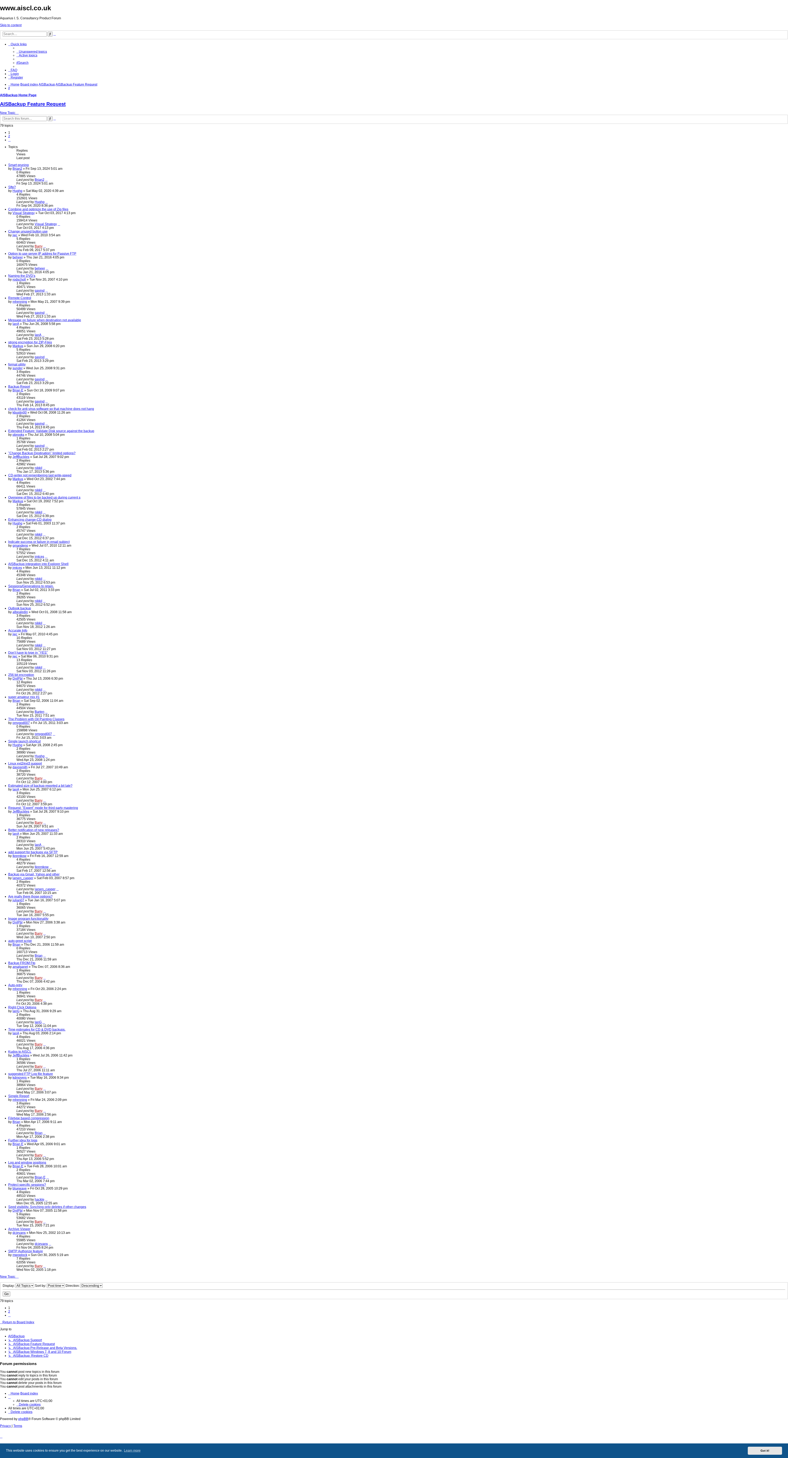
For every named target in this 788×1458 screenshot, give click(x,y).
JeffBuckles (21, 457)
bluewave (20, 1188)
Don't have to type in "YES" (28, 652)
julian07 (18, 900)
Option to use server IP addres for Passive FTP (42, 253)
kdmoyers (20, 1077)
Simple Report (18, 1096)
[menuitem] (31, 51)
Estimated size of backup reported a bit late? (40, 785)
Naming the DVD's (21, 276)
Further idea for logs (22, 1140)
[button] (9, 140)
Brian (16, 590)
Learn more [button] (132, 1450)
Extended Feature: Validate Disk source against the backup (51, 431)
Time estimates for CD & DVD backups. (36, 1029)
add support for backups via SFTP (33, 852)
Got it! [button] (765, 1450)
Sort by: (41, 1285)
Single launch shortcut (24, 741)
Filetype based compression (28, 1118)
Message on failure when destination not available (44, 320)
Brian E (18, 390)
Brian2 (17, 168)
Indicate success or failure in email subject (39, 542)
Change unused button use (28, 231)
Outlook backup (19, 608)
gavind (40, 290)
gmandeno (20, 545)
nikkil (38, 468)
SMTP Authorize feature (25, 1251)
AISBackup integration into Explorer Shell (38, 564)
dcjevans (19, 1232)
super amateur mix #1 (24, 697)
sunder (18, 368)
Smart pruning (18, 165)
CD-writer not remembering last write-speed (39, 475)
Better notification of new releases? (33, 830)
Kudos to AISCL (19, 1051)
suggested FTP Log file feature (30, 1074)
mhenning (20, 301)
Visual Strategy (24, 213)
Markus (18, 346)
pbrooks (18, 434)
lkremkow (19, 856)
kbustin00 (20, 412)
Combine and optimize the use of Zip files (38, 209)
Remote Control (19, 298)
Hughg (17, 191)
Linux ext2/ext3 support (25, 763)
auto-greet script (20, 941)
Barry (38, 246)
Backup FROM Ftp (21, 963)
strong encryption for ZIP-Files (30, 342)
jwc (15, 235)
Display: (9, 1285)
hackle (39, 1199)
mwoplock (20, 1255)
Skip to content (11, 25)
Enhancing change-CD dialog (30, 519)
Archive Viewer (19, 1229)
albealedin (20, 612)
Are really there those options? (30, 896)
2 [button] (9, 136)
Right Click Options (22, 1007)
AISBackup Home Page (18, 95)
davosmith (20, 767)
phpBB (23, 1419)
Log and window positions (27, 1162)
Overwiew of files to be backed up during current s (44, 497)
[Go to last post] (46, 179)
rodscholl (19, 279)
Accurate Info (17, 630)
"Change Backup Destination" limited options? (42, 453)
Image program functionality (28, 918)
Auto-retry (15, 985)
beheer (18, 257)
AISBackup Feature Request (33, 104)
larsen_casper (23, 878)
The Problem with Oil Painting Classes (36, 719)
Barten (39, 712)
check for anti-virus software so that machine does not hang (51, 409)
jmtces (39, 556)
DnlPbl (18, 678)
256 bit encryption (21, 675)
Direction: (73, 1285)
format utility (17, 364)
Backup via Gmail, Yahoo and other (34, 874)
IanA (16, 324)
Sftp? (12, 187)
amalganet (20, 966)
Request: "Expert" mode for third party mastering (43, 808)
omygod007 (21, 723)
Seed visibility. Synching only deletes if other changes (47, 1207)
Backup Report (19, 386)
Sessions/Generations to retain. (31, 586)
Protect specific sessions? (27, 1184)
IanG (16, 1011)
